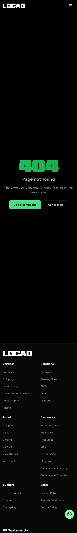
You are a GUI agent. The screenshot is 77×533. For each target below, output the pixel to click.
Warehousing (11, 386)
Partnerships (48, 453)
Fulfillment (9, 372)
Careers (7, 439)
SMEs (44, 386)
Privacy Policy (49, 493)
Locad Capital (11, 400)
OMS (43, 393)
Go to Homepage (25, 205)
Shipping (8, 379)
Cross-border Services (16, 393)
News (6, 432)
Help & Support (12, 493)
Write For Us (10, 461)
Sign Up (7, 446)
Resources (47, 439)
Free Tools (47, 432)
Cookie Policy (49, 507)
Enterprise (47, 372)
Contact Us (55, 205)
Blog (43, 446)
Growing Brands (50, 379)
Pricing (7, 407)
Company (9, 425)
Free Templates (50, 425)
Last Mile (46, 400)
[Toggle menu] (70, 6)
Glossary (46, 461)
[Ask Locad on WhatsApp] (69, 514)
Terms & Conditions (52, 500)
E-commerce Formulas (54, 475)
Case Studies (10, 453)
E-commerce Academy (54, 468)
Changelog (9, 507)
